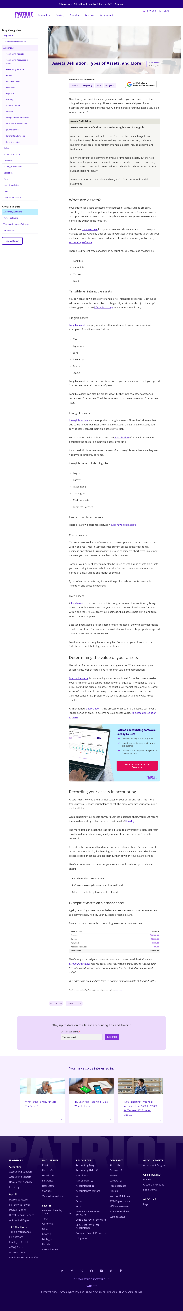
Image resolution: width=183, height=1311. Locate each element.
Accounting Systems (15, 69)
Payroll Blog (82, 1175)
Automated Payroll (19, 1220)
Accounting (8, 48)
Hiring (6, 148)
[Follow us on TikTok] (111, 1271)
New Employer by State (52, 1212)
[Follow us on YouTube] (101, 1271)
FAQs (79, 1206)
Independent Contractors (17, 117)
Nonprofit (47, 1170)
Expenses (10, 93)
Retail (45, 1165)
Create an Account (153, 1184)
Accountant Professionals (14, 41)
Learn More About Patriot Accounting (137, 765)
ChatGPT (75, 85)
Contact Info (116, 1170)
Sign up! (119, 4)
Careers (114, 1180)
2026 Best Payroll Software (91, 1219)
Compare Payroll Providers (91, 1233)
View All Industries (52, 1196)
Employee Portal (18, 1242)
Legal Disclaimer (95, 1292)
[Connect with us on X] (82, 1271)
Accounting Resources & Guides (17, 61)
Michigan (47, 1239)
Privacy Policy (49, 1292)
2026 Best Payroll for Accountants (87, 1226)
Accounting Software (12, 211)
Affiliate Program (119, 1206)
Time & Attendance (12, 197)
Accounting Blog (85, 1165)
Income (9, 111)
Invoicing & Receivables (16, 123)
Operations (8, 173)
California (47, 1223)
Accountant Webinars (88, 1190)
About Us (115, 1165)
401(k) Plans (16, 1247)
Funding (10, 99)
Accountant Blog (85, 1185)
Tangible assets (77, 325)
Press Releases (118, 1185)
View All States (50, 1249)
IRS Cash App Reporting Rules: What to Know (91, 1104)
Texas (45, 1218)
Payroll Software (10, 218)
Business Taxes (13, 81)
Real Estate (48, 1185)
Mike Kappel (154, 62)
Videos (79, 1196)
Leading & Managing (12, 166)
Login (166, 10)
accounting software (80, 242)
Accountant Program (154, 1165)
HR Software (8, 230)
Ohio (45, 1228)
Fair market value (78, 678)
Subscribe (112, 1037)
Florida (46, 1244)
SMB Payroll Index (120, 1201)
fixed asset (77, 603)
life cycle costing (103, 307)
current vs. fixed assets (124, 524)
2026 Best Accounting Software (88, 1213)
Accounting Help (85, 1170)
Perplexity (87, 85)
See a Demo (12, 241)
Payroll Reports (17, 1209)
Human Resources (11, 154)
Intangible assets (78, 420)
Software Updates (120, 1211)
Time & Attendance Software (16, 224)
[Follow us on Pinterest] (121, 1271)
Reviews (89, 15)
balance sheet (90, 229)
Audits (9, 75)
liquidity (130, 821)
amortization (121, 437)
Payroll (6, 179)
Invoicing (14, 1187)
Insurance (7, 160)
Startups (47, 1190)
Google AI (109, 85)
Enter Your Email (70, 1032)
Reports (80, 1201)
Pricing (60, 15)
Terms (138, 1292)
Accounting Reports (15, 54)
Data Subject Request (71, 1292)
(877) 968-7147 (153, 10)
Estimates (10, 87)
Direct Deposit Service (21, 1215)
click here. (118, 990)
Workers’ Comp (17, 1252)
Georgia (46, 1234)
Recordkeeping (13, 142)
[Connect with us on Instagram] (91, 1271)
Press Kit (114, 1190)
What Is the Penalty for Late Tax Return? (40, 1104)
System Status (117, 1216)
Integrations (82, 1238)
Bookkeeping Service (21, 1181)
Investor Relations (120, 1196)
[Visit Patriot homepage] (24, 14)
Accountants (107, 15)
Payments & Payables (15, 136)
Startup (6, 191)
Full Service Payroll (19, 1204)
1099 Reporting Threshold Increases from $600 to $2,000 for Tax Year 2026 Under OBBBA (140, 1108)
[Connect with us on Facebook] (72, 1271)
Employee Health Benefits (23, 1257)
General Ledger (13, 105)
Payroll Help (82, 1180)
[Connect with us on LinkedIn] (62, 1271)
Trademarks (126, 1292)
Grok (99, 85)
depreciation (93, 708)
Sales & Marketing (11, 185)
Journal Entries (12, 129)
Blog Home (8, 35)
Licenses (112, 1292)
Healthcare (48, 1175)
